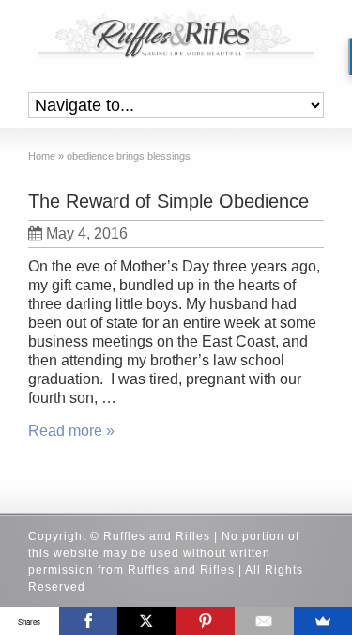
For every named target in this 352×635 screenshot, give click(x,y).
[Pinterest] (206, 621)
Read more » (71, 431)
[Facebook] (88, 621)
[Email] (264, 621)
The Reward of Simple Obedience (168, 201)
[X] (146, 621)
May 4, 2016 (87, 233)
